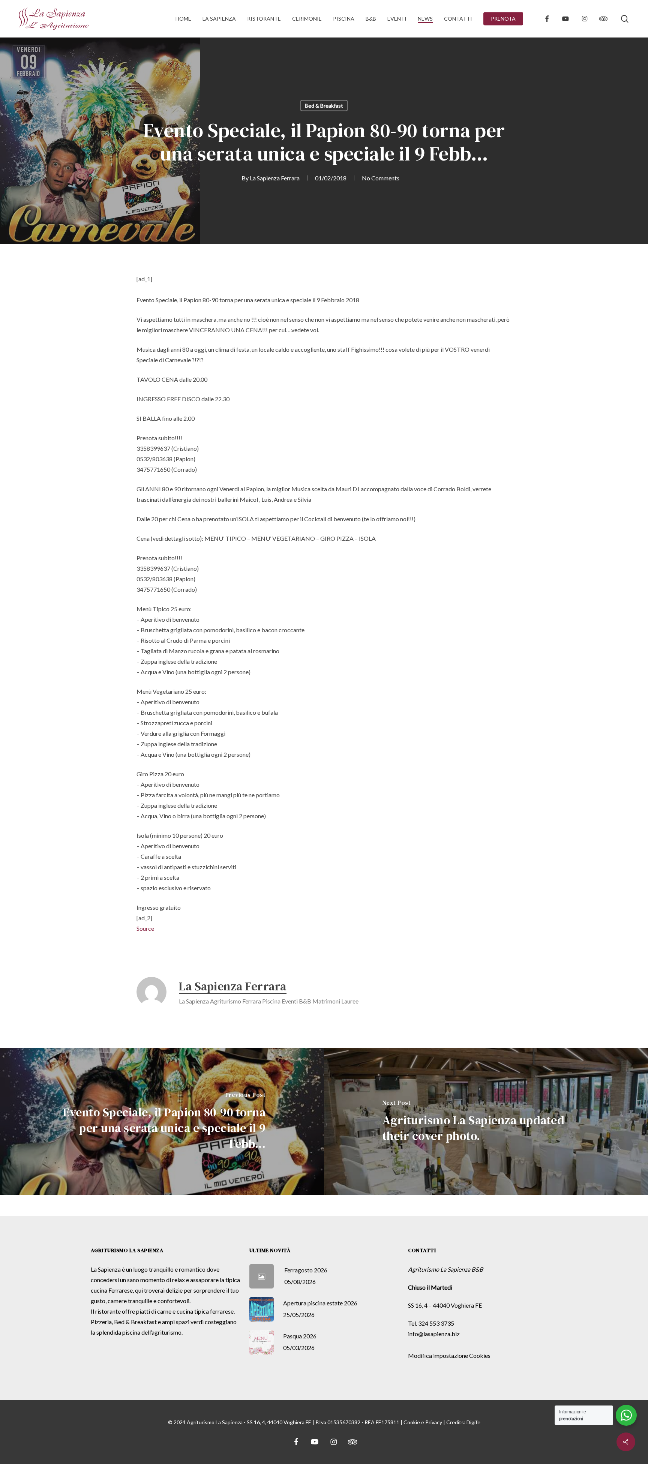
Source (145, 928)
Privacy (433, 1422)
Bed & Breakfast (324, 105)
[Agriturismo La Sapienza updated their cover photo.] (486, 1121)
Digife (473, 1422)
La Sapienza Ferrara (275, 178)
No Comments (380, 178)
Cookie (412, 1422)
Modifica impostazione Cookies (449, 1355)
